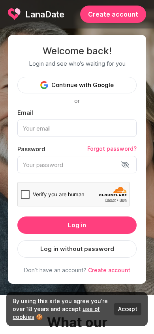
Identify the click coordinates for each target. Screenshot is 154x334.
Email (25, 112)
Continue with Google (82, 85)
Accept (127, 309)
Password (31, 149)
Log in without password (77, 248)
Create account (113, 14)
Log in (77, 225)
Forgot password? (112, 148)
